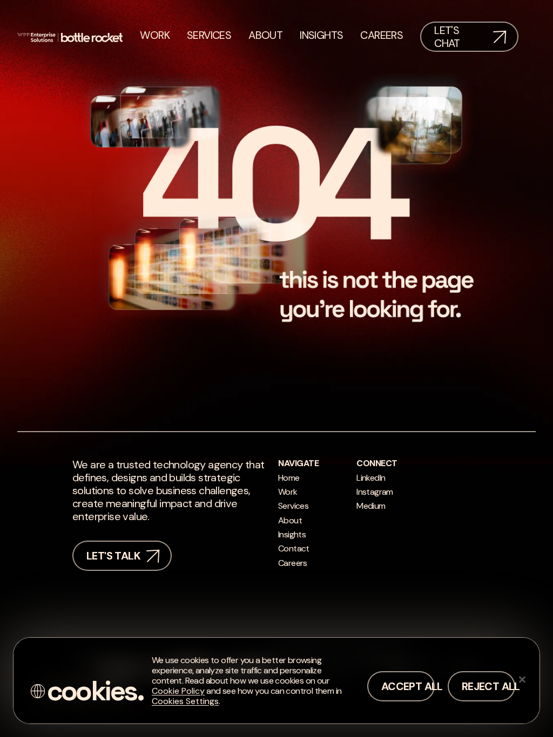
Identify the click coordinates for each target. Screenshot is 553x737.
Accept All (408, 686)
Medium (370, 506)
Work (288, 492)
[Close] (522, 679)
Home (289, 478)
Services (293, 506)
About (290, 520)
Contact (293, 548)
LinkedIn (370, 478)
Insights (292, 534)
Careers (292, 563)
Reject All (488, 686)
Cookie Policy (178, 691)
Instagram (374, 492)
